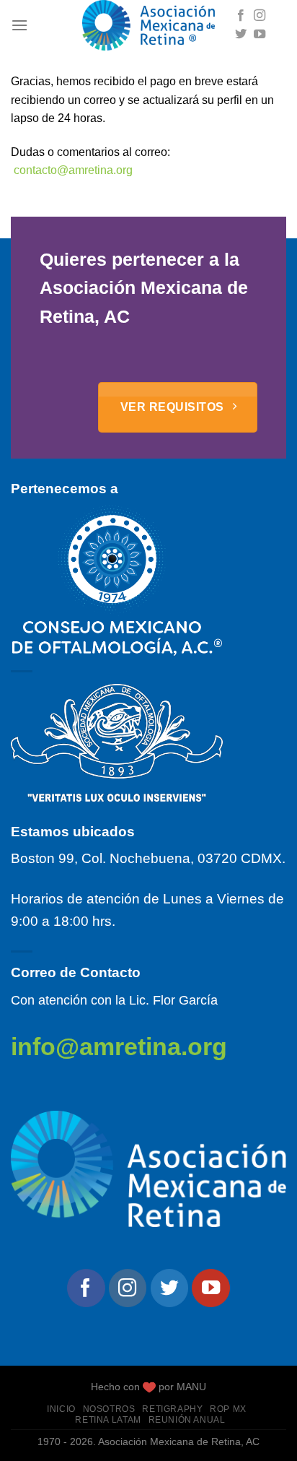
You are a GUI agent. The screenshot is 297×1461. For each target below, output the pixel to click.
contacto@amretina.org (73, 170)
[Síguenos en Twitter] (241, 34)
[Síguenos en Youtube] (259, 34)
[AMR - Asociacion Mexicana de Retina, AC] (148, 25)
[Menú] (19, 25)
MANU (191, 1386)
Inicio (61, 1409)
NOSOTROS (109, 1409)
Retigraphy (172, 1409)
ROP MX (228, 1409)
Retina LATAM (108, 1420)
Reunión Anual (187, 1420)
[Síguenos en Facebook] (241, 15)
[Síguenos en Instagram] (259, 15)
